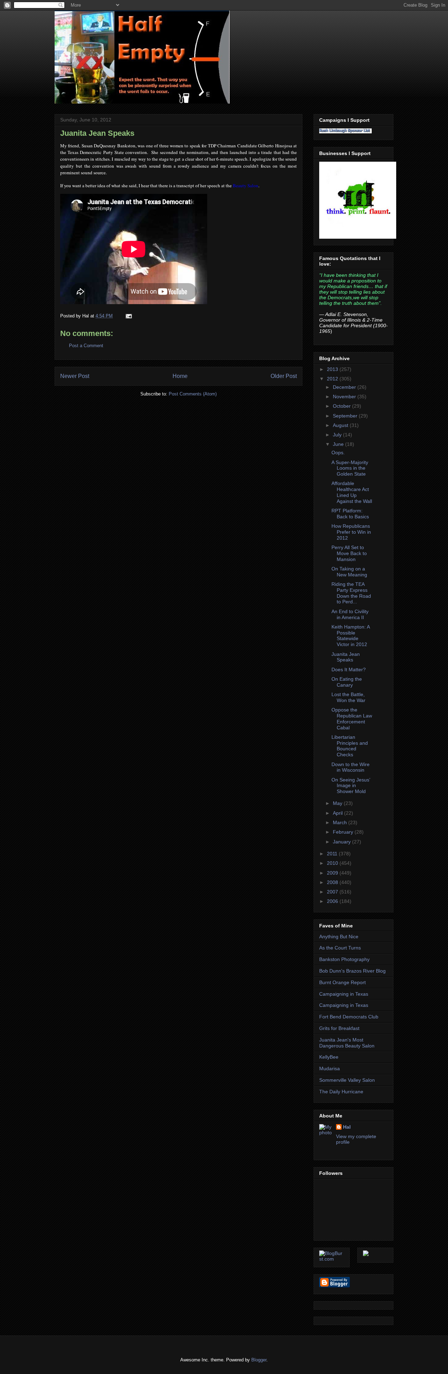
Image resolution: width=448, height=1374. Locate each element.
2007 (333, 892)
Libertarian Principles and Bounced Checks (349, 745)
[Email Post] (127, 315)
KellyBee (328, 1057)
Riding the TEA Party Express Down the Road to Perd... (351, 592)
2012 (333, 378)
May (338, 803)
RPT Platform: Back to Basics (350, 513)
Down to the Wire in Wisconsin (350, 767)
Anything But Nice (338, 936)
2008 (333, 882)
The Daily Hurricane (341, 1091)
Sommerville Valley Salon (347, 1080)
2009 (333, 873)
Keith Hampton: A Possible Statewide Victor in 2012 (350, 635)
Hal (347, 1127)
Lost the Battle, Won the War (348, 697)
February (344, 832)
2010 (333, 863)
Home (180, 376)
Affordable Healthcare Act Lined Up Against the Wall (351, 492)
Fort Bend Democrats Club (348, 1016)
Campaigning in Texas (343, 994)
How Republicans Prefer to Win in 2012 (351, 532)
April (338, 813)
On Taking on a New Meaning (349, 571)
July (338, 434)
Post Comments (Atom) (193, 394)
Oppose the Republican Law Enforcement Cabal (351, 718)
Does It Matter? (348, 669)
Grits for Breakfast (339, 1028)
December (345, 387)
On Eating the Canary (346, 682)
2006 (333, 901)
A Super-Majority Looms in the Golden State (349, 468)
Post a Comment (86, 345)
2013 (333, 369)
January (342, 841)
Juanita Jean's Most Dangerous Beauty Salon (346, 1043)
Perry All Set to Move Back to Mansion (349, 553)
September (346, 416)
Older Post (284, 376)
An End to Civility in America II (350, 614)
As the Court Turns (340, 948)
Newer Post (74, 376)
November (345, 396)
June (339, 444)
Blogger (258, 1359)
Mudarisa (329, 1068)
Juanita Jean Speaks (97, 133)
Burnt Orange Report (342, 982)
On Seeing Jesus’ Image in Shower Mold (350, 785)
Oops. (338, 452)
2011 (333, 853)
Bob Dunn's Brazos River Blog (352, 971)
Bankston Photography (344, 959)
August (341, 425)
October (342, 406)
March (340, 822)
